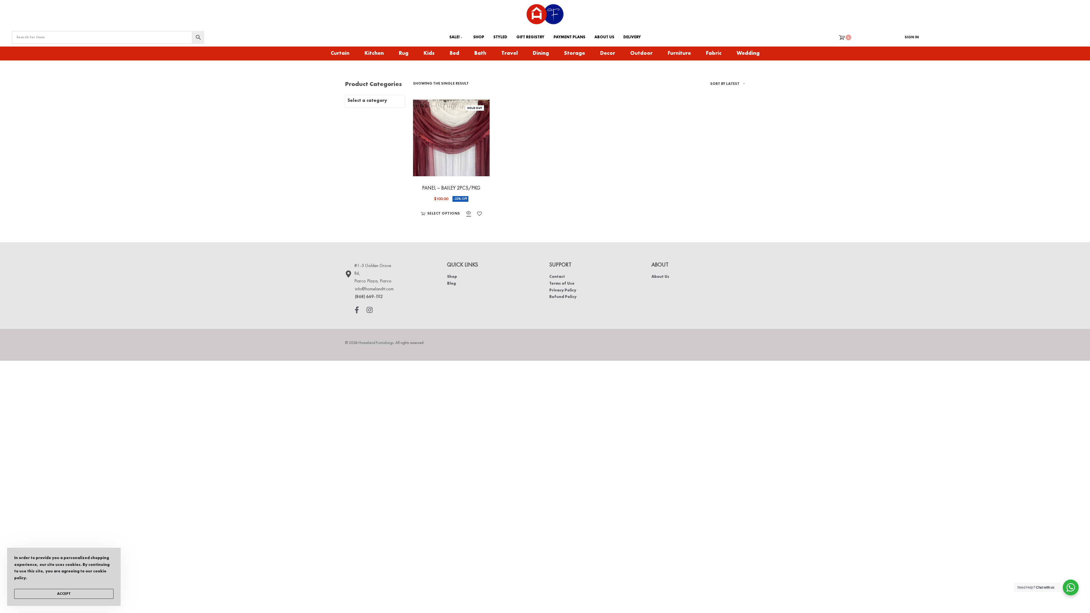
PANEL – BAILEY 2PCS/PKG (451, 188)
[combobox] (375, 101)
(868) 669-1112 (369, 297)
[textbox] (375, 101)
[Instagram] (369, 309)
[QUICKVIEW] (468, 213)
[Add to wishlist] (479, 213)
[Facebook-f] (356, 309)
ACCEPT (64, 594)
